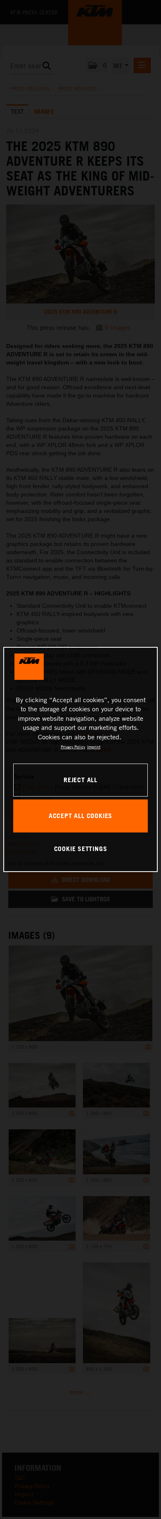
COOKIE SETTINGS (80, 848)
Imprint (93, 747)
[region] (80, 759)
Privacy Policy (73, 747)
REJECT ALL (80, 780)
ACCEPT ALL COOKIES (80, 815)
